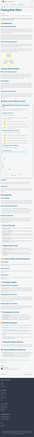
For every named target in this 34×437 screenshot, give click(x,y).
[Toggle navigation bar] (1, 1)
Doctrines (2, 385)
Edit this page (4, 362)
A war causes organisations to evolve (8, 346)
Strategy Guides (3, 392)
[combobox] (32, 1)
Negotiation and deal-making (7, 208)
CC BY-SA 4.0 (29, 431)
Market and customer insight (7, 209)
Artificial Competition (7, 337)
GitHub (2, 410)
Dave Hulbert (6, 367)
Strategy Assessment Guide (19, 110)
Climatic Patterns (3, 386)
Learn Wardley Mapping (4, 417)
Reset (30, 130)
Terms (2, 395)
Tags (1, 400)
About (2, 381)
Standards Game (6, 327)
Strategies (2, 383)
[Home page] (2, 4)
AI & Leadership (3, 397)
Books (2, 398)
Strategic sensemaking (5, 211)
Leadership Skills (3, 393)
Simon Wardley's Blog (4, 416)
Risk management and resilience (7, 212)
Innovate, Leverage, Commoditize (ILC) (10, 329)
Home (2, 426)
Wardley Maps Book (4, 419)
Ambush (4, 333)
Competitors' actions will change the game (9, 344)
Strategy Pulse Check (4, 407)
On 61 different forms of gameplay (26, 15)
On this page (3, 6)
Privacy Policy (3, 425)
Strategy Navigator (4, 405)
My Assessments (3, 409)
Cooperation (5, 325)
